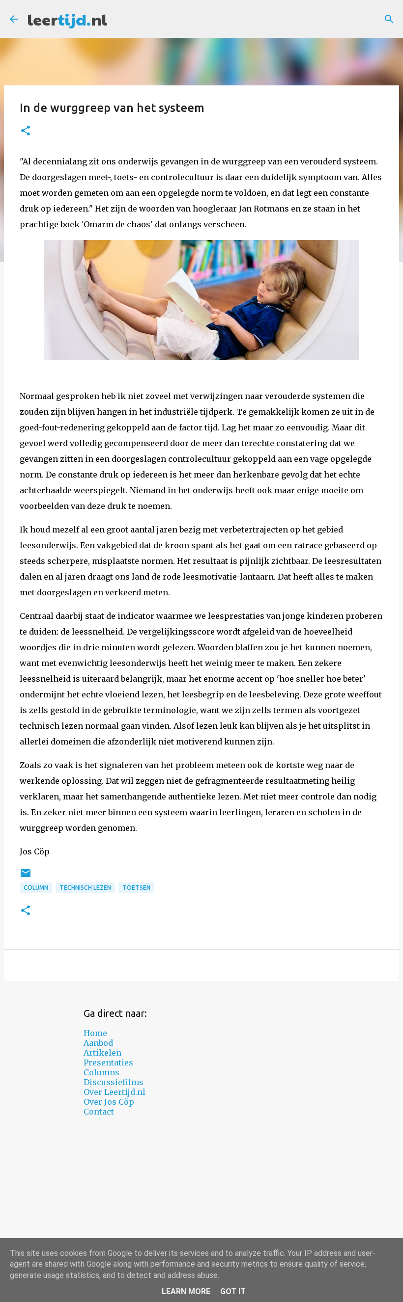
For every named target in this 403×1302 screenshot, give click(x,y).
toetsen (136, 887)
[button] (25, 131)
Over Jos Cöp (109, 1102)
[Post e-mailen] (25, 877)
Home (95, 1033)
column (36, 887)
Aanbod (98, 1043)
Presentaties (108, 1062)
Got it (233, 1291)
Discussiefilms (114, 1082)
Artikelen (102, 1053)
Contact (99, 1111)
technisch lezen (85, 887)
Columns (101, 1072)
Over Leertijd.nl (114, 1092)
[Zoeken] (389, 19)
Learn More (186, 1291)
